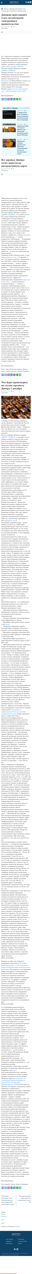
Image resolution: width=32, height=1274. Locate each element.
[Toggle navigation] (2, 2)
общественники (11, 371)
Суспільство (22, 1241)
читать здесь (12, 520)
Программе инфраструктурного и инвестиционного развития (14, 965)
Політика (21, 1239)
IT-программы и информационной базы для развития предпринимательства (13, 712)
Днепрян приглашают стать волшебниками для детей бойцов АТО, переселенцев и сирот (7, 1200)
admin (6, 28)
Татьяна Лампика (23, 371)
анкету (3, 66)
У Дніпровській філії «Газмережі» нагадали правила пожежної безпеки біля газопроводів (22, 116)
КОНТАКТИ (9, 1243)
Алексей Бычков (10, 369)
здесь (24, 575)
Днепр (25, 369)
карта (3, 371)
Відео (20, 1243)
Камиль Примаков (22, 1184)
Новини (6, 9)
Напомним (4, 81)
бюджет (7, 1184)
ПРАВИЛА (9, 1241)
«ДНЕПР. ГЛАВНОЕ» (8, 70)
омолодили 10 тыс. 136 (12, 257)
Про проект (9, 1239)
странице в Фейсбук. (17, 66)
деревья (19, 369)
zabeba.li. (27, 214)
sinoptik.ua (17, 1226)
